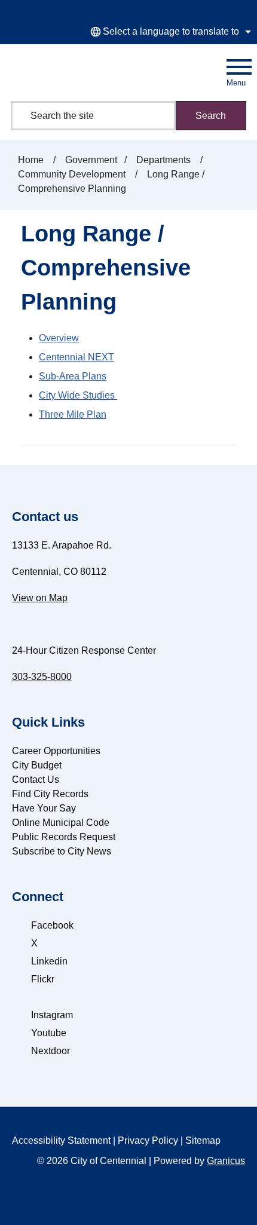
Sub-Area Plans (72, 376)
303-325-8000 (42, 677)
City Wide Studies (78, 395)
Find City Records (50, 794)
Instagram (52, 1015)
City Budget (37, 765)
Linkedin (49, 961)
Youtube (48, 1033)
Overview (59, 338)
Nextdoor (50, 1051)
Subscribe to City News (61, 851)
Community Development (73, 174)
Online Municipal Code (60, 822)
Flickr (42, 979)
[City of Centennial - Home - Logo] (55, 70)
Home (31, 160)
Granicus (226, 1161)
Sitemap (203, 1140)
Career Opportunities (56, 751)
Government (91, 160)
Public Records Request (63, 837)
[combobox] (169, 31)
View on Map (40, 598)
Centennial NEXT (76, 357)
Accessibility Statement (61, 1140)
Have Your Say (44, 808)
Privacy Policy (148, 1140)
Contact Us (35, 779)
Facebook (52, 925)
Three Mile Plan (72, 414)
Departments (164, 160)
